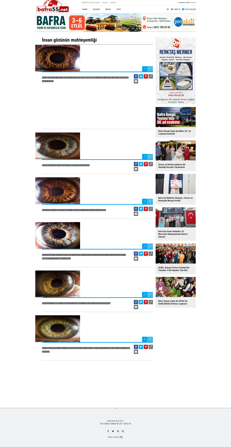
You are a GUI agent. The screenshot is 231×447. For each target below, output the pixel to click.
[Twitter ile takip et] (113, 431)
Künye (105, 2)
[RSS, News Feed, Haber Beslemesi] (118, 431)
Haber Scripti (113, 437)
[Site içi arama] (122, 431)
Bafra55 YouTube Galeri (91, 2)
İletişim (113, 2)
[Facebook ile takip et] (108, 431)
